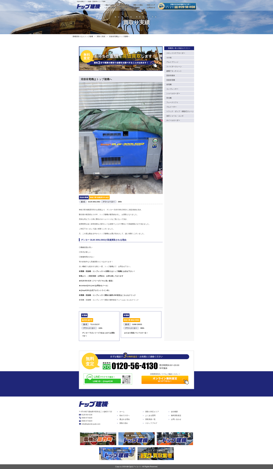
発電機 (168, 84)
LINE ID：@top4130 (103, 381)
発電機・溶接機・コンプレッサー (92, 300)
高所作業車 (170, 75)
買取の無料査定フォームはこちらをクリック (122, 300)
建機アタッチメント (174, 71)
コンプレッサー (172, 89)
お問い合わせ (176, 419)
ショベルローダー (173, 93)
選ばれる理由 (124, 5)
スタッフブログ (151, 423)
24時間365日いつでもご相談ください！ (165, 374)
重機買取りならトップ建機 (83, 36)
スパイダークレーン (174, 66)
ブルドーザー (171, 107)
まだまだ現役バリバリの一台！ (136, 333)
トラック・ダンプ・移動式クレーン (180, 111)
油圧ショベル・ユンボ (174, 116)
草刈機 (168, 98)
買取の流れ (123, 423)
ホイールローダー (173, 120)
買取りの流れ (138, 5)
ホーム (122, 412)
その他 (168, 57)
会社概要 (136, 7)
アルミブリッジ (172, 62)
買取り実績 (123, 7)
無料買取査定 (176, 415)
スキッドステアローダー (175, 53)
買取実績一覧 (150, 419)
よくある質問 (110, 7)
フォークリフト (172, 102)
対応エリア (151, 5)
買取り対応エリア (152, 412)
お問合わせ (151, 7)
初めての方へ (110, 5)
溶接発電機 (170, 80)
